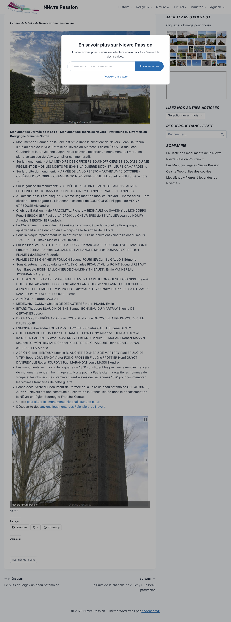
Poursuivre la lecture (116, 76)
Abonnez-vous (149, 66)
